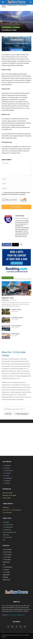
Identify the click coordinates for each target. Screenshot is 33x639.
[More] (21, 244)
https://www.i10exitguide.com (22, 218)
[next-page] (5, 342)
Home (3, 5)
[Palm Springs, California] (6, 320)
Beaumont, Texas (8, 298)
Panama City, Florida (16, 325)
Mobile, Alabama (16, 333)
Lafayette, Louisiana (16, 309)
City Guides (16, 27)
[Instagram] (12, 626)
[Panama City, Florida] (6, 328)
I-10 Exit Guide (19, 216)
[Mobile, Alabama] (6, 336)
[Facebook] (8, 626)
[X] (24, 626)
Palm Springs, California (17, 317)
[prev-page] (3, 342)
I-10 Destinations (12, 5)
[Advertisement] (16, 439)
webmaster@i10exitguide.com (16, 615)
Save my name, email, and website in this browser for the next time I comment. (16, 193)
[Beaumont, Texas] (16, 288)
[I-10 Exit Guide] (8, 226)
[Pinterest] (16, 626)
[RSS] (20, 626)
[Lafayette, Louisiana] (6, 312)
